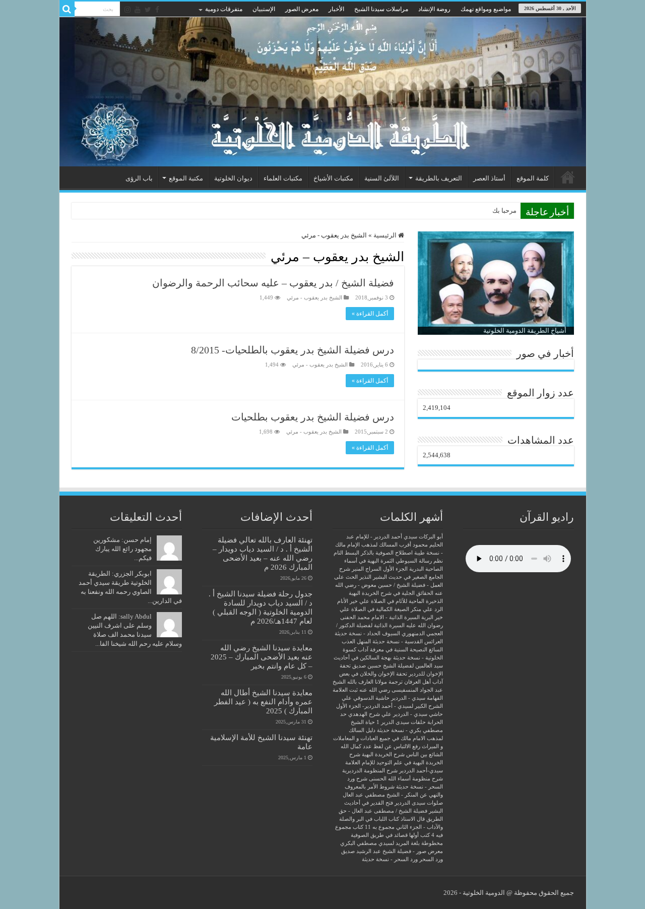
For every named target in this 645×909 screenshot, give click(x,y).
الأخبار (336, 9)
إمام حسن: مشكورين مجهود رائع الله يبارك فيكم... (122, 549)
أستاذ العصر (489, 178)
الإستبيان (263, 9)
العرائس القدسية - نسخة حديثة (407, 641)
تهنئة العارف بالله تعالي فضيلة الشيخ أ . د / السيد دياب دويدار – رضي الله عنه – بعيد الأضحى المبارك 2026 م (262, 553)
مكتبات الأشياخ (333, 178)
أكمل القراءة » (370, 313)
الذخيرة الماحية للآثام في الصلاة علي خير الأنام (390, 601)
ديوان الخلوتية (233, 178)
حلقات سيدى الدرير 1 (401, 722)
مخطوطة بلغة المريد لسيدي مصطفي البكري (391, 843)
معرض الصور (301, 9)
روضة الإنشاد (434, 9)
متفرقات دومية (223, 9)
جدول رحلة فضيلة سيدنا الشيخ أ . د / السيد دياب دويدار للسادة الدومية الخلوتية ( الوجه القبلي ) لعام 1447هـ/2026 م (260, 607)
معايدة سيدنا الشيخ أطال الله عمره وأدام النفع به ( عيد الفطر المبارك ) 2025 (263, 701)
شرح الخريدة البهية (383, 754)
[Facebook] (157, 10)
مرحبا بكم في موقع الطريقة (479, 210)
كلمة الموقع (533, 178)
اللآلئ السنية (381, 178)
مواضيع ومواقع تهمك (486, 9)
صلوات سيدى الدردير (419, 803)
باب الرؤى (139, 178)
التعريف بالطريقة (438, 178)
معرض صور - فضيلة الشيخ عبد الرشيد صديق (392, 851)
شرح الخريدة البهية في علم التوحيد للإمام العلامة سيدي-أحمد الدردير (394, 762)
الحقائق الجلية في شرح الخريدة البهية (391, 593)
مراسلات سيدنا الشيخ (381, 9)
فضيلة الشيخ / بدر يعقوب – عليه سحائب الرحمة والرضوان (273, 282)
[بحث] (67, 9)
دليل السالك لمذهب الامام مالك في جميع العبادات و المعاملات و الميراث (388, 738)
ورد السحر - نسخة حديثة (390, 859)
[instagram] (127, 10)
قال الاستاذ (413, 819)
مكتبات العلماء (283, 178)
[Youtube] (138, 10)
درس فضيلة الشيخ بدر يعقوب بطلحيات (312, 416)
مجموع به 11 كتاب (374, 827)
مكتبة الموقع (186, 178)
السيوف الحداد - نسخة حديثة (367, 633)
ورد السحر (431, 859)
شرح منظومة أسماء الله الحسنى (406, 778)
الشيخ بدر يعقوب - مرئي (314, 297)
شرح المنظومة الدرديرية (370, 770)
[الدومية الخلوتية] (322, 91)
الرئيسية (568, 177)
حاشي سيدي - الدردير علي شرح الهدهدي (395, 714)
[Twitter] (148, 10)
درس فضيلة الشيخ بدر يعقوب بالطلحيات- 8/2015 (292, 349)
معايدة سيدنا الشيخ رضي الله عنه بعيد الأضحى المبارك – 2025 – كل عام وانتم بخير (261, 656)
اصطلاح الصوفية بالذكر (387, 553)
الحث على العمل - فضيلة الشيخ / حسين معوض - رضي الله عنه (388, 585)
